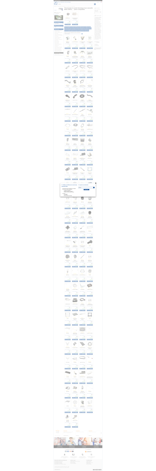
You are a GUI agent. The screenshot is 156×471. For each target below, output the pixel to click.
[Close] (95, 183)
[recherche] (93, 187)
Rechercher (86, 189)
